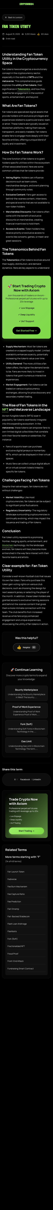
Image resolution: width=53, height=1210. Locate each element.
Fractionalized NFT (16, 946)
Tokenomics (24, 89)
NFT (5, 409)
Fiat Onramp (13, 908)
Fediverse (12, 879)
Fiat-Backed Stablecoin (19, 916)
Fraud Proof (13, 953)
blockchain (7, 545)
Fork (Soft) (13, 938)
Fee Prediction (14, 901)
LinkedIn (36, 779)
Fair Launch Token (16, 871)
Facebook (26, 779)
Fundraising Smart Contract (21, 968)
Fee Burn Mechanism (17, 886)
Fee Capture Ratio (16, 894)
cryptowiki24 (26, 4)
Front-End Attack (16, 961)
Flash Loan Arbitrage (17, 923)
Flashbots (12, 931)
